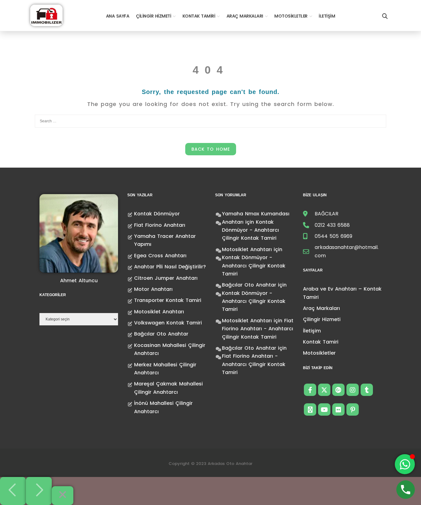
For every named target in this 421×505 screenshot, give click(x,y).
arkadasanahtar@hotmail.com (346, 251)
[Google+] (338, 390)
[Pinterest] (352, 409)
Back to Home (210, 149)
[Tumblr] (367, 390)
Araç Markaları (245, 16)
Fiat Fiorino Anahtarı (159, 225)
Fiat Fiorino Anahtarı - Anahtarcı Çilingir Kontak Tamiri (257, 328)
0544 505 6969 (333, 236)
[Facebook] (310, 390)
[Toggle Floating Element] (405, 464)
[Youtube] (324, 409)
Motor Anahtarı (153, 289)
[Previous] (13, 491)
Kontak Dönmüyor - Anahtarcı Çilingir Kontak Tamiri (250, 230)
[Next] (39, 491)
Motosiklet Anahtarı (159, 311)
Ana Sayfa (117, 16)
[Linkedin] (310, 409)
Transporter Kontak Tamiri (167, 300)
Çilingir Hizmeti (153, 16)
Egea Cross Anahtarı (160, 255)
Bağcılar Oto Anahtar (161, 333)
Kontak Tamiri (198, 16)
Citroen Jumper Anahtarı (166, 278)
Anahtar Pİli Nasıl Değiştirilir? (170, 266)
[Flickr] (338, 409)
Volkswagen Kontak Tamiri (168, 322)
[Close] (62, 495)
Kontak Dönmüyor (157, 213)
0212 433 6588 (332, 225)
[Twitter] (324, 390)
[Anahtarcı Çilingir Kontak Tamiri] (46, 14)
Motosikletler (291, 16)
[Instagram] (352, 390)
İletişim (327, 16)
